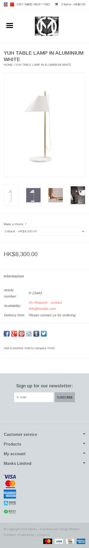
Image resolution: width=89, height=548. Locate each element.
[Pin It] (21, 334)
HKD (29, 4)
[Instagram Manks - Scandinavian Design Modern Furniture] (62, 412)
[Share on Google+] (14, 334)
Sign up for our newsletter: (44, 385)
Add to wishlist (14, 348)
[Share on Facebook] (7, 334)
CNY (20, 4)
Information (14, 276)
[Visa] (44, 477)
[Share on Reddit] (29, 334)
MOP (38, 4)
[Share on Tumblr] (36, 334)
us (12, 4)
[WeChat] (44, 512)
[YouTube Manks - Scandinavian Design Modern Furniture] (53, 412)
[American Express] (44, 494)
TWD (46, 4)
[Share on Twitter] (44, 334)
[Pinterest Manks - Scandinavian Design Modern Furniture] (44, 412)
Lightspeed (42, 535)
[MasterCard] (44, 484)
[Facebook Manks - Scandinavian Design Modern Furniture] (27, 412)
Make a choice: (15, 224)
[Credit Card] (69, 541)
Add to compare (36, 348)
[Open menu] (9, 25)
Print (51, 348)
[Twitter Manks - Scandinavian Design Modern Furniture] (36, 412)
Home (8, 65)
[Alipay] (44, 503)
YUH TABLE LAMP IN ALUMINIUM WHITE (43, 65)
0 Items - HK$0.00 (73, 4)
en (6, 4)
